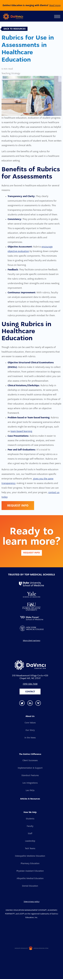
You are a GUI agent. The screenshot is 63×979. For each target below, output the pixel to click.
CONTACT (30, 692)
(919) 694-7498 (30, 684)
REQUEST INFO (17, 505)
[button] (57, 16)
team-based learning (21, 431)
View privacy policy (31, 902)
